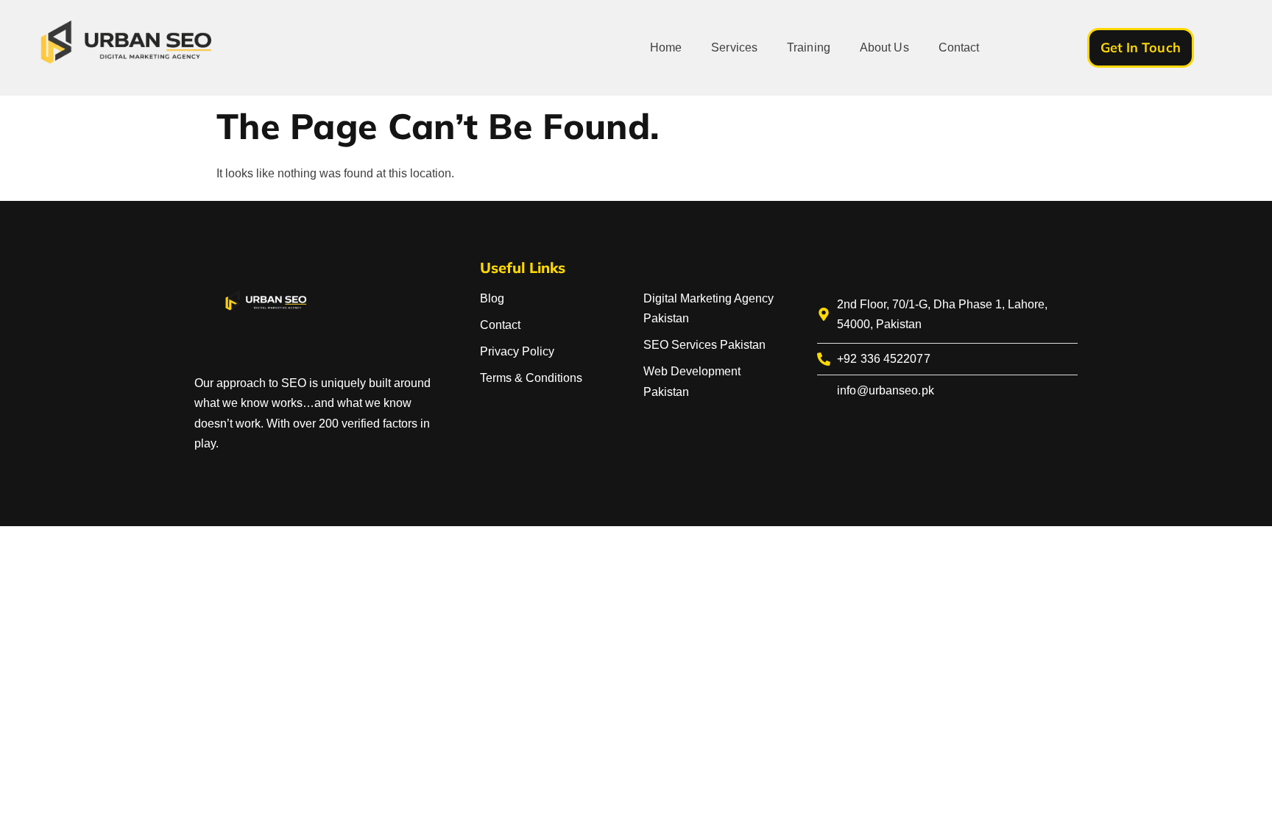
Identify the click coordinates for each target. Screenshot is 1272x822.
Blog (492, 298)
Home (666, 47)
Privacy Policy (517, 351)
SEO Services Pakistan (704, 345)
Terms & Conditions (531, 378)
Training (808, 47)
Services (734, 47)
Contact (959, 47)
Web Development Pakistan (692, 381)
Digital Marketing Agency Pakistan (708, 308)
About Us (884, 47)
